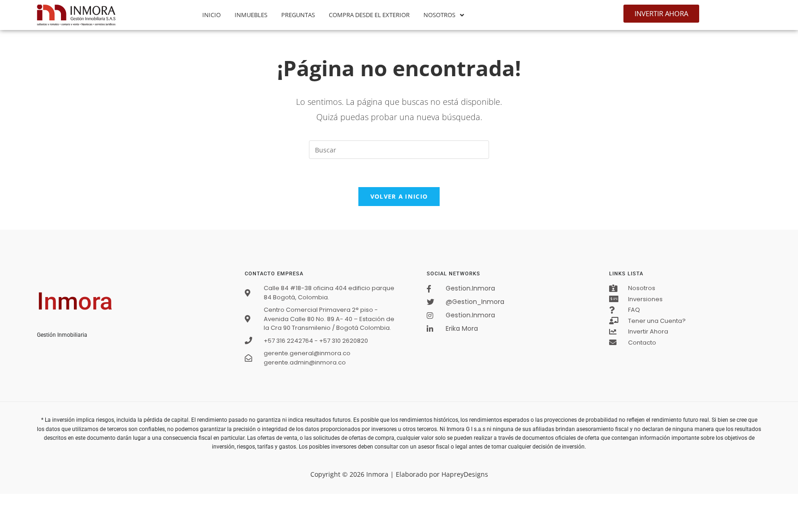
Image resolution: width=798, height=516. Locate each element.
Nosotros (439, 15)
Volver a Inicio (399, 196)
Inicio (211, 15)
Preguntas (298, 15)
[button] (444, 15)
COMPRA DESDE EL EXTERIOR (369, 15)
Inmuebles (251, 15)
